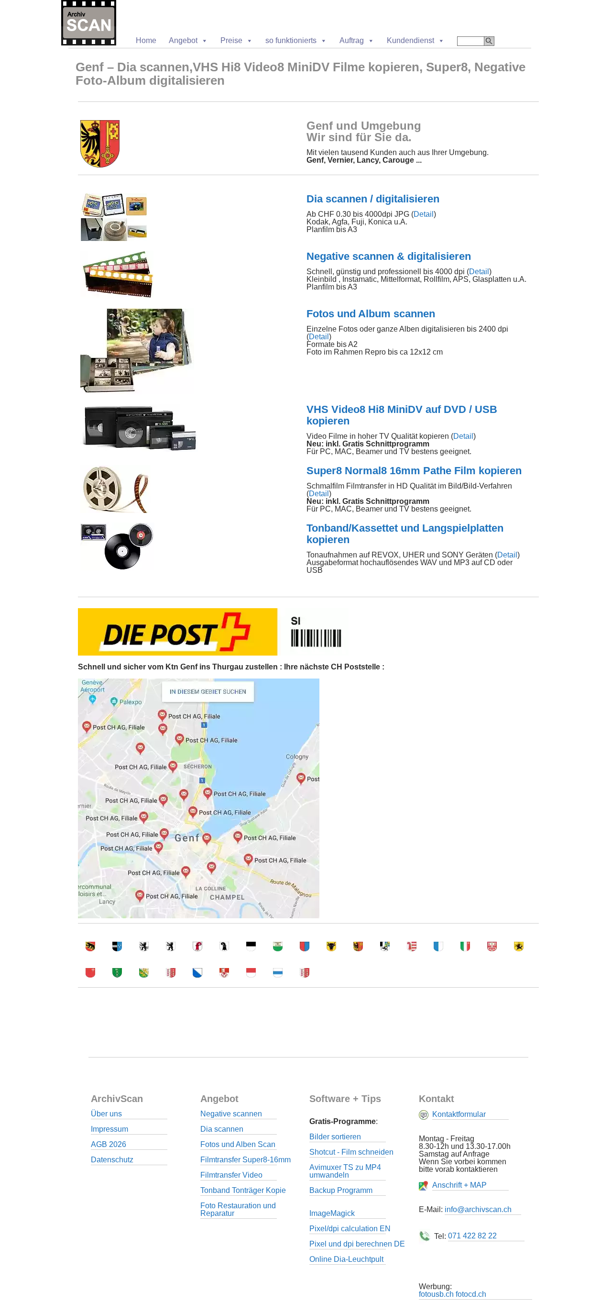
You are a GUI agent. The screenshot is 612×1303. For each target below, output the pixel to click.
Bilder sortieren (335, 1137)
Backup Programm (340, 1190)
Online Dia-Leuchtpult (346, 1259)
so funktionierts (291, 40)
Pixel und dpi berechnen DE (357, 1244)
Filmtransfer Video (231, 1175)
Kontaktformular (459, 1114)
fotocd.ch (471, 1294)
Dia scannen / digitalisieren (372, 199)
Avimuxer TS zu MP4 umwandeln (345, 1171)
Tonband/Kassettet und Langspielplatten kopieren (404, 534)
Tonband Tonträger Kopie (243, 1190)
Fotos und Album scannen (370, 314)
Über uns (106, 1114)
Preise (231, 40)
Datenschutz (112, 1160)
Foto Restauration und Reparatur (238, 1209)
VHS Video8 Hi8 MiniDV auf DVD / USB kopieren (401, 415)
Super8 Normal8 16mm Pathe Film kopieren (414, 471)
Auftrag (351, 40)
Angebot (183, 40)
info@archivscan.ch (478, 1209)
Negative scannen (231, 1114)
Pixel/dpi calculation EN (350, 1229)
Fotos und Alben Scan (237, 1144)
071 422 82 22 (472, 1236)
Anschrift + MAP (459, 1185)
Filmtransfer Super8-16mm (245, 1160)
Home (146, 40)
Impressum (109, 1129)
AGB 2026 (108, 1144)
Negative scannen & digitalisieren (388, 256)
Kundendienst (410, 40)
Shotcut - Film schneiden (351, 1152)
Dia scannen (221, 1129)
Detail (424, 214)
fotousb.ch (436, 1294)
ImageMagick (332, 1213)
